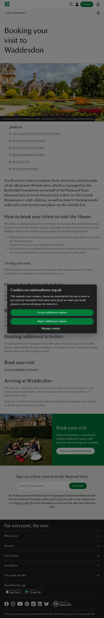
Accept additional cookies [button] (52, 312)
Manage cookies (51, 328)
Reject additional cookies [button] (52, 321)
